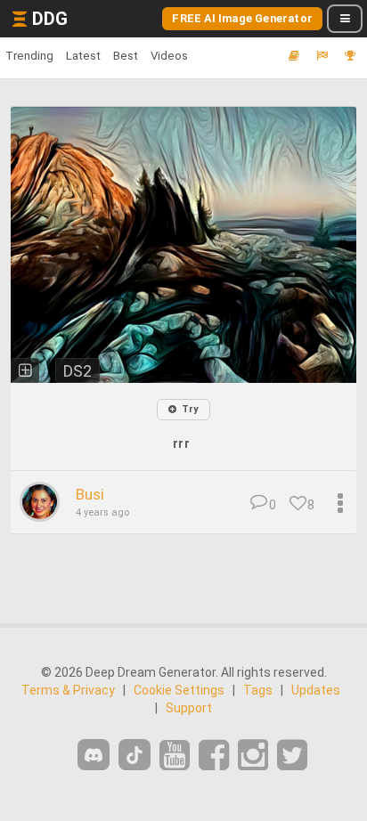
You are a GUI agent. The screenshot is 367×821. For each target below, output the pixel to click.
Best (125, 55)
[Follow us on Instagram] (253, 755)
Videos (169, 55)
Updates (315, 690)
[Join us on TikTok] (134, 754)
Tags (258, 690)
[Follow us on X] (292, 755)
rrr (181, 443)
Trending (29, 55)
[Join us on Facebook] (214, 755)
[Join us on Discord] (93, 754)
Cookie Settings (179, 690)
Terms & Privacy (68, 690)
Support (189, 708)
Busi (90, 494)
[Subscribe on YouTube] (174, 755)
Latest (83, 55)
